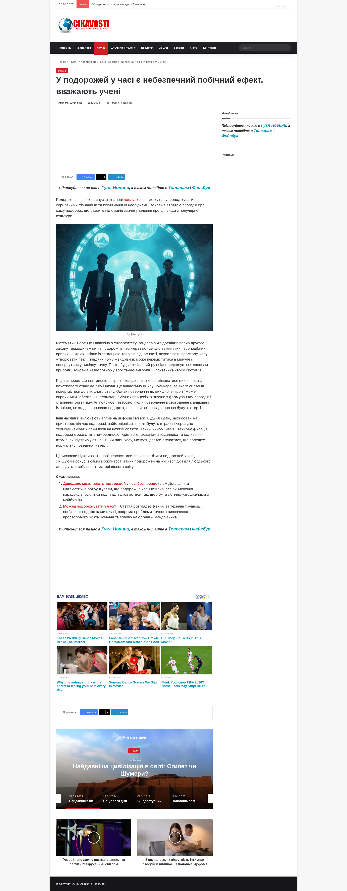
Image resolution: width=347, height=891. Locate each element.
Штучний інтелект (123, 47)
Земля (163, 47)
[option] (134, 769)
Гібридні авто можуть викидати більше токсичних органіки (129, 4)
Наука (101, 47)
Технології (83, 47)
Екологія (147, 47)
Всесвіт (179, 47)
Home (62, 61)
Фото (193, 47)
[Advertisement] (134, 139)
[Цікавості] (84, 25)
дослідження (135, 199)
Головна (65, 47)
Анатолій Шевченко (70, 102)
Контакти (209, 47)
